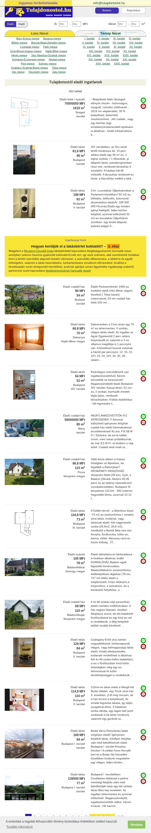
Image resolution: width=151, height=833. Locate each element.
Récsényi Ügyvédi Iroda (38, 250)
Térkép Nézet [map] (110, 33)
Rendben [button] (137, 824)
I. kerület (90, 38)
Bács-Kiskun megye (27, 38)
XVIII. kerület (130, 55)
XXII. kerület (103, 63)
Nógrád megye (57, 59)
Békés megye (19, 42)
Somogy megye (47, 63)
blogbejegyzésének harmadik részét (68, 270)
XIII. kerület (95, 51)
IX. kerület (89, 47)
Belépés (106, 10)
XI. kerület (119, 47)
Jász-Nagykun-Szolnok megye (48, 55)
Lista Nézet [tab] (39, 33)
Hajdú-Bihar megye (56, 51)
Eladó (10, 24)
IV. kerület (134, 38)
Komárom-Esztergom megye (28, 59)
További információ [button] (19, 826)
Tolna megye (59, 68)
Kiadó (21, 24)
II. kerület (104, 38)
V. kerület (87, 42)
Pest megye (28, 63)
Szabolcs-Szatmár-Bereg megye (29, 68)
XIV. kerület (113, 51)
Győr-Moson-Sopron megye (25, 51)
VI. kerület (103, 42)
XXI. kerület (129, 59)
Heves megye (19, 55)
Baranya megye (52, 38)
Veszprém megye (38, 72)
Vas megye (18, 72)
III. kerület (119, 38)
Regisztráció (133, 10)
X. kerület (104, 47)
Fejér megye (50, 47)
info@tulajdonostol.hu (109, 3)
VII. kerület (119, 42)
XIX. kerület (95, 59)
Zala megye (59, 72)
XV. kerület (129, 51)
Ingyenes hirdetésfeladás (38, 3)
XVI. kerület (93, 55)
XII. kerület (135, 47)
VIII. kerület (136, 42)
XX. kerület (112, 59)
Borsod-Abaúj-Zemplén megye (48, 42)
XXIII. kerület (121, 63)
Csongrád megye (29, 47)
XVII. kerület (111, 55)
